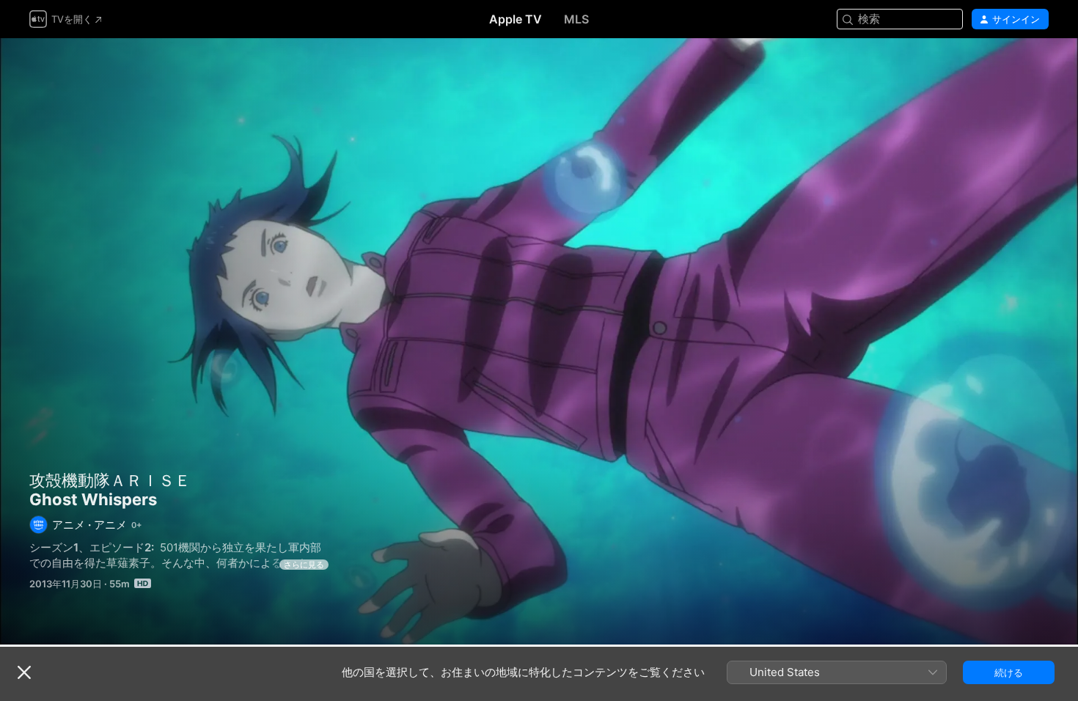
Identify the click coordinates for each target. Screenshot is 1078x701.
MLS (576, 19)
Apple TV (515, 19)
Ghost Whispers (539, 341)
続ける (1008, 672)
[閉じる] (24, 672)
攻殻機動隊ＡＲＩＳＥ (110, 480)
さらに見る (304, 564)
